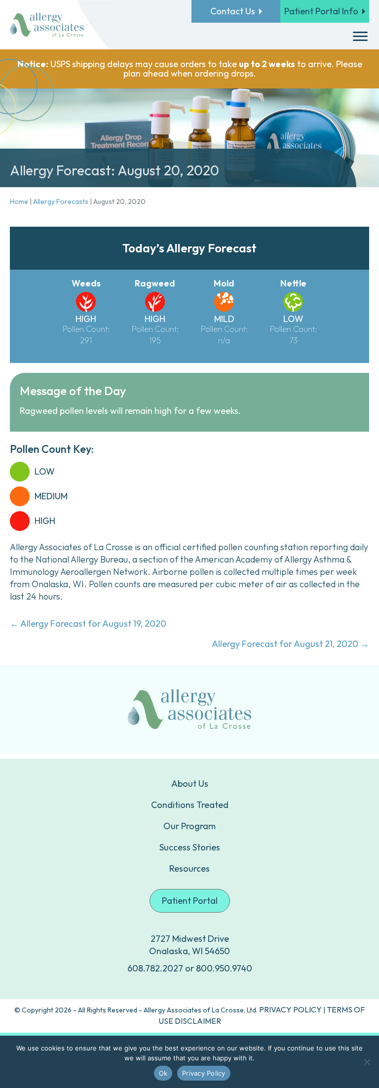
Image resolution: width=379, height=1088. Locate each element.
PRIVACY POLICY (290, 1009)
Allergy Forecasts (60, 201)
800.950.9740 (224, 968)
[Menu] (360, 36)
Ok (163, 1073)
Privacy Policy (204, 1073)
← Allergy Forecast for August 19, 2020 (88, 623)
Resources (189, 868)
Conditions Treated (189, 804)
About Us (189, 783)
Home (19, 201)
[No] (367, 1062)
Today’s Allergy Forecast (189, 248)
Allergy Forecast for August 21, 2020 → (290, 643)
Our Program (189, 826)
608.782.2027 (155, 968)
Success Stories (189, 847)
